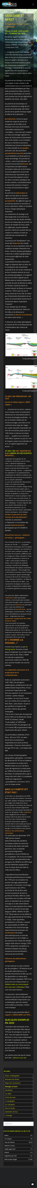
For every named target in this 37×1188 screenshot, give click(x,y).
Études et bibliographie (12, 1076)
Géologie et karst (11, 1086)
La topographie (10, 1101)
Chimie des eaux (10, 1097)
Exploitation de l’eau (11, 1112)
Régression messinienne (12, 1083)
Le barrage (8, 1115)
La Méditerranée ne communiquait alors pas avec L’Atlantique (16, 984)
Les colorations (10, 1105)
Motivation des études (12, 1079)
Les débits (8, 1094)
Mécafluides (9, 1090)
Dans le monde (10, 1108)
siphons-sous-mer (19, 1058)
